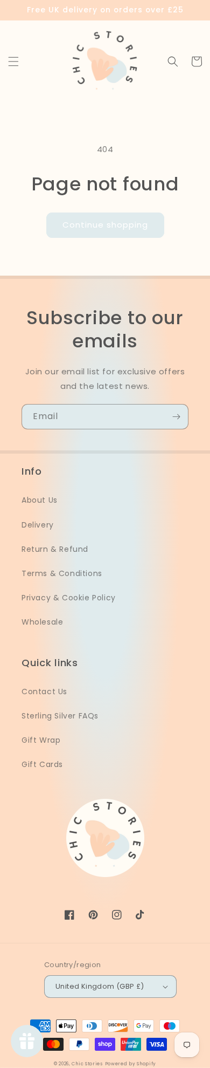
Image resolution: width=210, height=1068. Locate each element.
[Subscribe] (176, 416)
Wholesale (42, 622)
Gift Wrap (41, 740)
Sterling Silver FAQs (60, 715)
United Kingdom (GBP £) (99, 986)
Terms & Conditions (62, 573)
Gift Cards (42, 764)
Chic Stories (87, 1063)
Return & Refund (55, 549)
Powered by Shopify (131, 1063)
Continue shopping (105, 224)
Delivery (38, 524)
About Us (40, 500)
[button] (13, 61)
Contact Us (44, 691)
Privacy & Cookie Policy (69, 597)
